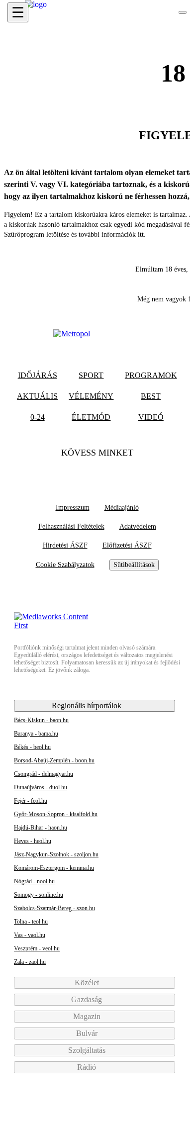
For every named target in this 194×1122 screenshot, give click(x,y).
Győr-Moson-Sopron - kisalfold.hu (55, 814)
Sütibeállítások (134, 564)
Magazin (87, 1016)
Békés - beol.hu (32, 747)
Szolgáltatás (87, 1050)
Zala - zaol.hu (30, 961)
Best (151, 396)
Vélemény (91, 396)
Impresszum (73, 507)
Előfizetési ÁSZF (127, 545)
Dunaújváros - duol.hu (40, 787)
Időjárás (37, 375)
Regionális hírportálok (87, 705)
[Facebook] (77, 472)
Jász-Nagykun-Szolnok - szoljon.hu (56, 854)
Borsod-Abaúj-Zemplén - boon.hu (54, 760)
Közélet (88, 982)
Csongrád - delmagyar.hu (43, 773)
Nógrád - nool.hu (34, 881)
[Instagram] (116, 472)
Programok (151, 375)
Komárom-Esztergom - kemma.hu (54, 867)
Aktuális (37, 396)
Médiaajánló (121, 507)
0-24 (37, 417)
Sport (91, 375)
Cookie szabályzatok (65, 564)
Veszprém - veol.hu (37, 948)
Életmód (91, 417)
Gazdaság (87, 999)
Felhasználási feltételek (71, 526)
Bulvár (87, 1033)
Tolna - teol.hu (31, 921)
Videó (151, 417)
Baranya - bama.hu (36, 733)
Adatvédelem (137, 526)
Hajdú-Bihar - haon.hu (40, 827)
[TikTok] (97, 472)
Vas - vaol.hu (29, 935)
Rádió (87, 1067)
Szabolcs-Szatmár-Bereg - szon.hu (54, 908)
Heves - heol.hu (32, 841)
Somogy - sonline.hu (38, 894)
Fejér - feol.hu (30, 800)
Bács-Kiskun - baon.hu (41, 720)
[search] (183, 12)
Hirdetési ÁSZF (65, 545)
